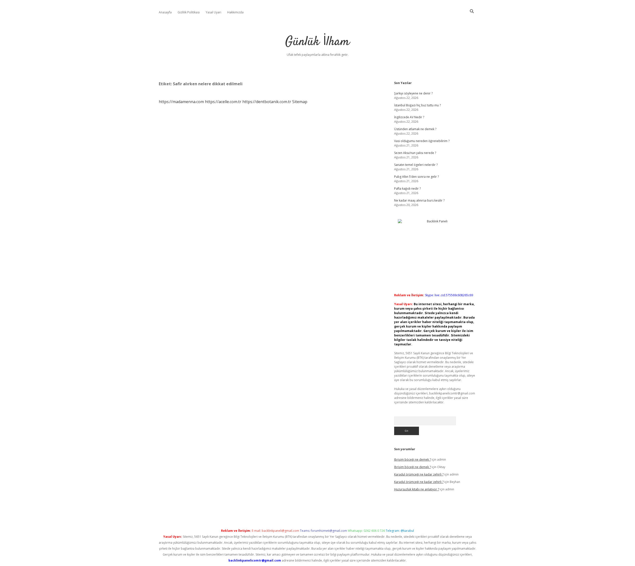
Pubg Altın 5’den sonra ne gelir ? (416, 177)
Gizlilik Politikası (189, 12)
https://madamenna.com (181, 101)
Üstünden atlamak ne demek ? (415, 129)
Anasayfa (165, 12)
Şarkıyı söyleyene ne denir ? (413, 93)
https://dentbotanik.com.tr (266, 101)
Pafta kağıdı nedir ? (407, 188)
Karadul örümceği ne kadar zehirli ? (419, 474)
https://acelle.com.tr (223, 101)
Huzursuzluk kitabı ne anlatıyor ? (416, 489)
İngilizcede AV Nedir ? (409, 117)
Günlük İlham (317, 42)
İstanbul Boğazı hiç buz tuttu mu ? (417, 105)
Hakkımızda (235, 12)
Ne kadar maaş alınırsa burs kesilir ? (419, 200)
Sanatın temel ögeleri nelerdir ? (416, 165)
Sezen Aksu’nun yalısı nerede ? (415, 153)
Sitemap (299, 101)
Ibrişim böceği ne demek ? (412, 459)
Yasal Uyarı (213, 12)
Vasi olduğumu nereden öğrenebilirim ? (421, 141)
